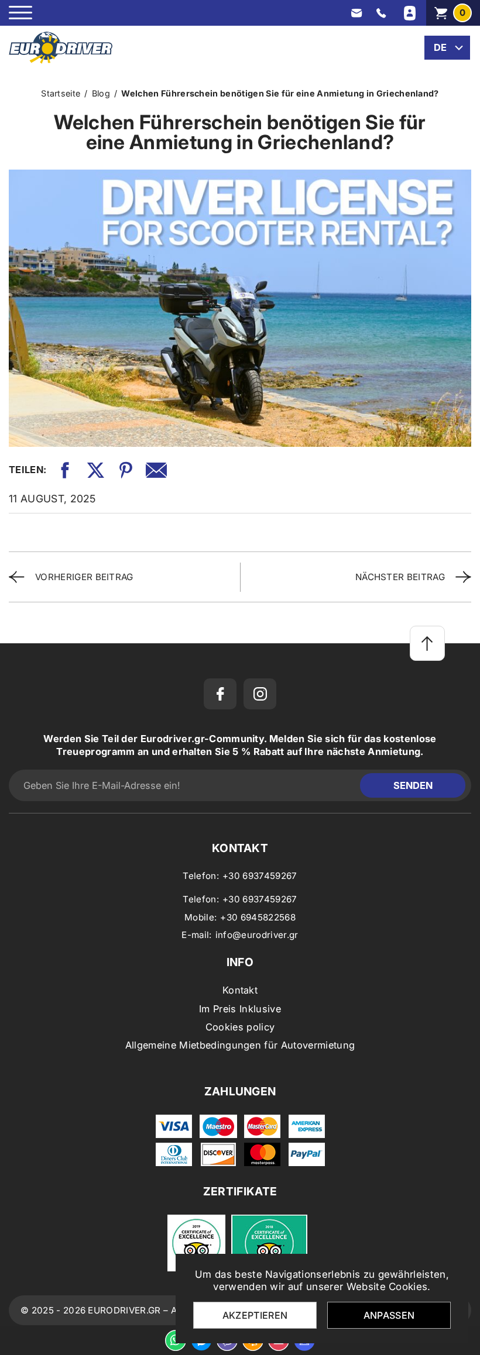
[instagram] (260, 693)
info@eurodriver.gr (257, 934)
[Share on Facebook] (65, 470)
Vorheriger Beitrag (84, 576)
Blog (101, 93)
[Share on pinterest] (126, 470)
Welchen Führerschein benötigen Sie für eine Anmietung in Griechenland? (279, 93)
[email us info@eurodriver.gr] (357, 13)
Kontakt (240, 990)
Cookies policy (240, 1027)
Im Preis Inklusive (240, 1008)
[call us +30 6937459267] (381, 13)
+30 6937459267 (259, 875)
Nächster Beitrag (400, 576)
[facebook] (220, 693)
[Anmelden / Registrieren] (409, 13)
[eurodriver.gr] (60, 48)
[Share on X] (95, 470)
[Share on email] (156, 470)
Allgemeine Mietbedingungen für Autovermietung (240, 1045)
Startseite (60, 93)
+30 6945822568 (257, 917)
